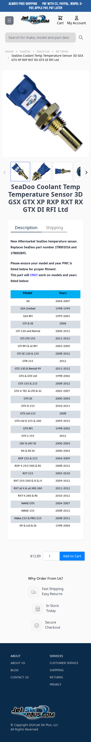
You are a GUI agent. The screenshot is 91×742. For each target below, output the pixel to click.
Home (9, 51)
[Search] (81, 37)
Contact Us (20, 677)
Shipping (54, 227)
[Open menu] (9, 20)
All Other (62, 51)
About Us (18, 663)
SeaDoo (25, 51)
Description (26, 227)
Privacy (55, 684)
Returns (56, 677)
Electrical (43, 51)
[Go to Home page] (35, 19)
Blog (14, 670)
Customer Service (64, 663)
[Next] (86, 172)
